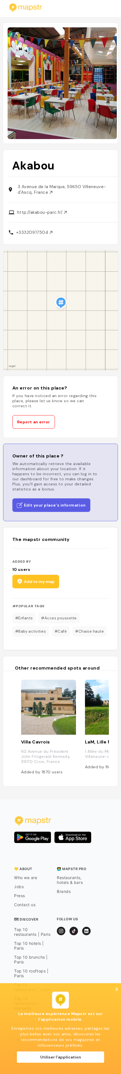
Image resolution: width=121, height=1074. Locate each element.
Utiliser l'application (60, 1057)
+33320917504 (33, 232)
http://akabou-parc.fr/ (40, 212)
